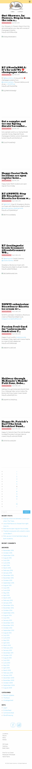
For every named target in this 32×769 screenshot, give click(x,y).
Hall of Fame (6, 756)
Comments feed (8, 713)
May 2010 (6, 665)
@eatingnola (8, 258)
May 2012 (6, 640)
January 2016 (7, 573)
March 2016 (7, 568)
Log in (5, 708)
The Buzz (6, 698)
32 (17, 504)
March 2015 (7, 598)
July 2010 (6, 660)
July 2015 (6, 588)
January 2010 (7, 675)
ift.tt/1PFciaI (11, 84)
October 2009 (8, 683)
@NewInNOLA (8, 78)
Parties (4, 739)
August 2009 (7, 688)
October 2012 (7, 628)
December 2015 (8, 575)
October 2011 (7, 655)
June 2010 (6, 663)
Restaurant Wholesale (8, 754)
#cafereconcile (21, 337)
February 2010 (8, 673)
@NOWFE (7, 204)
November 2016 (8, 550)
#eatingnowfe (18, 208)
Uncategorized (8, 700)
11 (16, 499)
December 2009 (8, 678)
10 (17, 496)
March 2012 (7, 645)
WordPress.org (8, 715)
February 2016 (8, 570)
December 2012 (8, 623)
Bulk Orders (5, 748)
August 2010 (7, 658)
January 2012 (7, 650)
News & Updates (8, 695)
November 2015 (8, 578)
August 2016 (7, 558)
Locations (5, 733)
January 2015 (7, 603)
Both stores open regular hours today (15, 528)
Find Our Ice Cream (8, 752)
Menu (4, 737)
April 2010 (6, 668)
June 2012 (6, 638)
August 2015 (7, 585)
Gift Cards (5, 744)
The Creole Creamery (16, 6)
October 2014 (7, 610)
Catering (4, 746)
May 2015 (6, 593)
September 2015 (8, 583)
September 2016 (8, 555)
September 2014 (8, 613)
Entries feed (7, 710)
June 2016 (6, 563)
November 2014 (8, 608)
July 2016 (6, 560)
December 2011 (8, 653)
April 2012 (6, 643)
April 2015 (6, 595)
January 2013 (7, 620)
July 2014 (6, 618)
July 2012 (6, 635)
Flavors (4, 735)
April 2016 (6, 565)
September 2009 (9, 685)
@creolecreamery (7, 82)
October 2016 (7, 553)
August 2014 (7, 615)
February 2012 (8, 648)
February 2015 (8, 600)
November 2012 (8, 625)
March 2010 (7, 670)
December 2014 (8, 605)
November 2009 (8, 680)
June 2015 (6, 590)
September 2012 (8, 630)
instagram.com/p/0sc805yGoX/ (12, 319)
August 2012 (7, 633)
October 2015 (7, 580)
